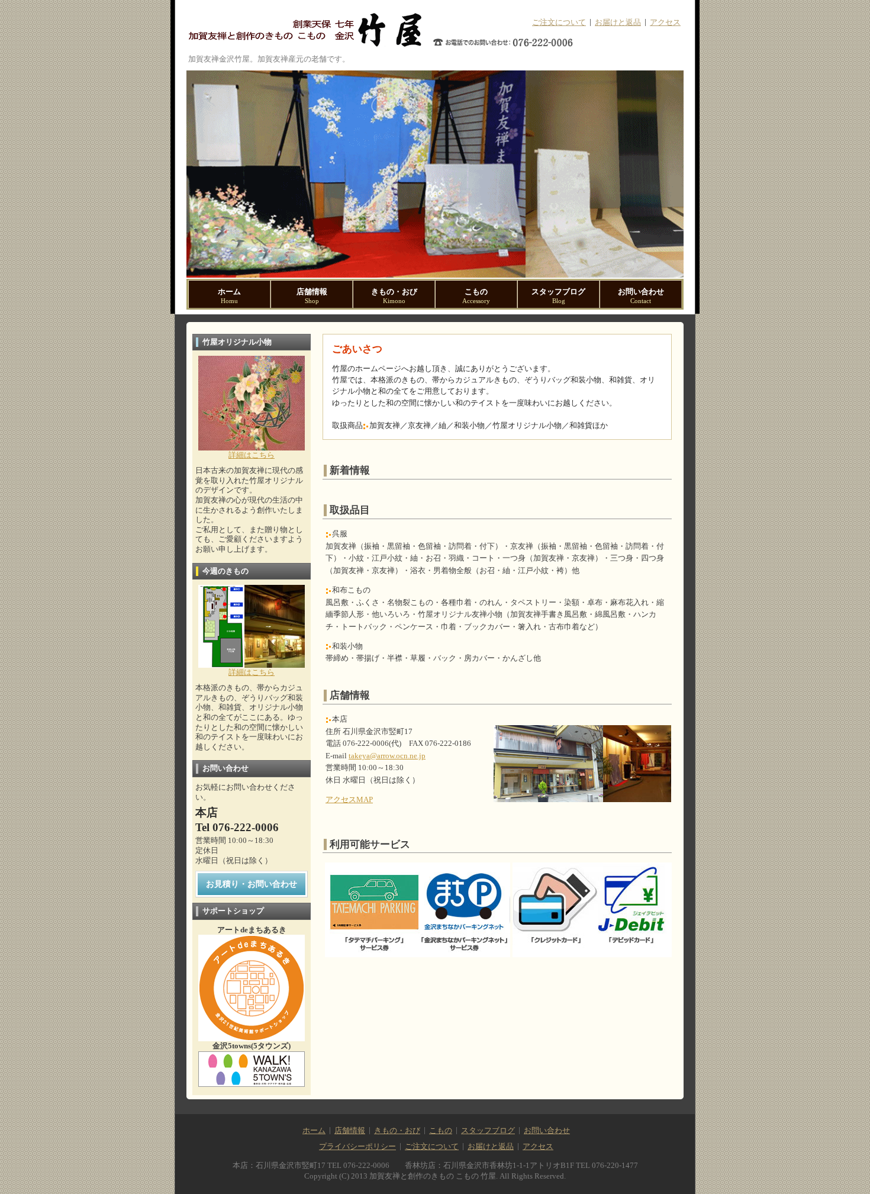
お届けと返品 (618, 22)
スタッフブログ (558, 296)
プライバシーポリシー (357, 1146)
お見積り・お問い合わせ (251, 884)
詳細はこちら (251, 455)
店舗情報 (312, 296)
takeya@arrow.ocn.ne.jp (387, 756)
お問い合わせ (641, 296)
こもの (476, 296)
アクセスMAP (349, 800)
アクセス (665, 22)
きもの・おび (394, 296)
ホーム (229, 296)
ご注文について (559, 22)
